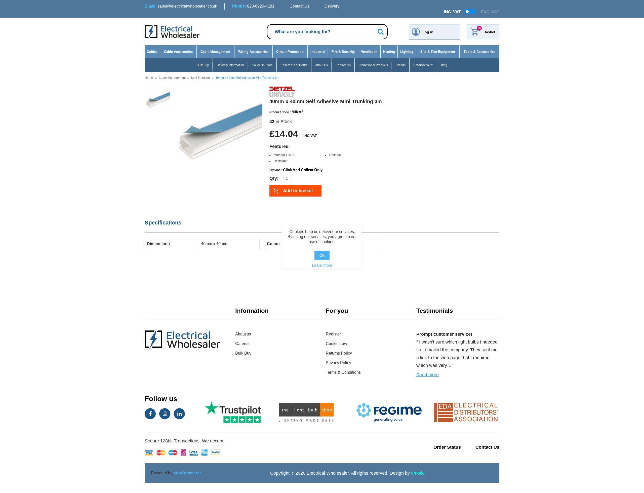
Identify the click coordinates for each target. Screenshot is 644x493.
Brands (401, 65)
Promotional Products (373, 65)
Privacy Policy (338, 363)
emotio (418, 473)
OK (322, 255)
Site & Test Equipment (437, 52)
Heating (389, 52)
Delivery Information (230, 65)
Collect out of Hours (293, 65)
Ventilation (369, 52)
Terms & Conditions (343, 372)
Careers (242, 344)
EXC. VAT (490, 12)
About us (243, 334)
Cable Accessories (178, 52)
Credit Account (423, 65)
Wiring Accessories (253, 52)
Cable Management (215, 52)
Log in (427, 32)
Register (333, 334)
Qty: (273, 178)
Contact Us (299, 6)
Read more (427, 374)
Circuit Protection (290, 52)
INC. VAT (452, 12)
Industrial (317, 52)
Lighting (406, 52)
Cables (152, 52)
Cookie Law (336, 344)
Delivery (332, 6)
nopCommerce (187, 473)
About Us (321, 65)
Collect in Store (262, 65)
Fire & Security (343, 52)
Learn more (322, 265)
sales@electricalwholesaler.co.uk (181, 6)
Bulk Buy (203, 65)
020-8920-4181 (253, 6)
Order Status (447, 447)
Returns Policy (339, 353)
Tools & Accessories (479, 52)
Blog (444, 65)
